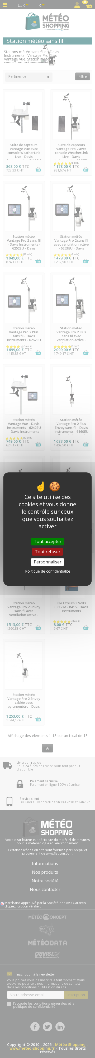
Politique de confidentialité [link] (47, 571)
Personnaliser (47, 562)
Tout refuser (47, 552)
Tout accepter (47, 541)
